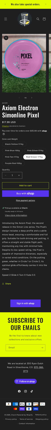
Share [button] (8, 284)
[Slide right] (32, 98)
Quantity (6, 170)
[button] (6, 19)
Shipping (5, 126)
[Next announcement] (46, 4)
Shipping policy (42, 419)
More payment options (25, 200)
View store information (16, 215)
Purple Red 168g (15, 164)
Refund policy (40, 415)
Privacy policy (11, 419)
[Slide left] (19, 98)
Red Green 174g (34, 157)
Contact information (27, 423)
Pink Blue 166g (14, 151)
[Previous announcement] (5, 4)
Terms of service (26, 419)
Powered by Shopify (25, 415)
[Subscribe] (42, 347)
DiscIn (13, 415)
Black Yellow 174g (15, 145)
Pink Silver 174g (36, 151)
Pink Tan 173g (13, 158)
